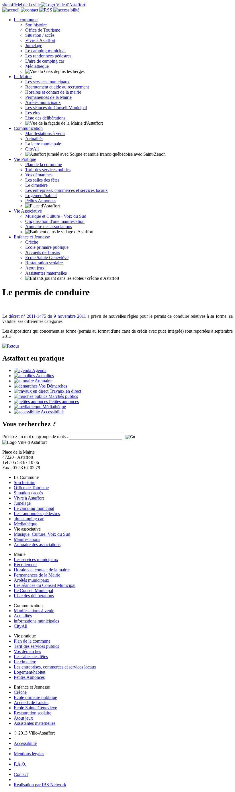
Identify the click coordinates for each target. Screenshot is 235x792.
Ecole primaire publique (46, 247)
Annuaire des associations (48, 226)
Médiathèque (37, 66)
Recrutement (25, 564)
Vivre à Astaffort (40, 40)
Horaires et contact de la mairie (53, 92)
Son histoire (36, 24)
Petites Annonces (40, 200)
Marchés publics (62, 396)
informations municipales (36, 620)
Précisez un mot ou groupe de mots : (35, 436)
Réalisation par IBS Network (40, 784)
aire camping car (29, 518)
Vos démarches (38, 174)
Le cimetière (36, 185)
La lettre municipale (43, 143)
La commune (26, 19)
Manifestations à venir (45, 133)
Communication (28, 128)
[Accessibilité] (66, 9)
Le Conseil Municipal (33, 590)
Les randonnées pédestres (48, 55)
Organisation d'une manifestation (55, 221)
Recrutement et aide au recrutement (57, 86)
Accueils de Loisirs (42, 252)
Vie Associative (28, 211)
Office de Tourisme (42, 30)
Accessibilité (52, 411)
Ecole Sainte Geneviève (46, 257)
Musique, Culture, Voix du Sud (42, 534)
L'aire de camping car (44, 61)
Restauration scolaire (44, 262)
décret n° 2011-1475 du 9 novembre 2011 (47, 316)
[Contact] (29, 9)
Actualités (34, 138)
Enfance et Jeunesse (32, 236)
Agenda (38, 370)
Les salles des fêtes (42, 180)
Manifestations (27, 539)
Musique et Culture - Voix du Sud (55, 216)
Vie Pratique (25, 159)
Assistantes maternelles (46, 273)
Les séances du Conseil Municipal (56, 107)
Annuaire (43, 380)
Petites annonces (63, 401)
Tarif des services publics (47, 169)
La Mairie (23, 76)
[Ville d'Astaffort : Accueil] (10, 9)
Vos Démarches (52, 386)
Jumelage (33, 45)
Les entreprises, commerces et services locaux (66, 190)
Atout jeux (34, 267)
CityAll (32, 149)
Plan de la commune (43, 164)
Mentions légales (29, 753)
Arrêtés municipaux (43, 102)
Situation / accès (39, 35)
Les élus (32, 112)
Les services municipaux (47, 81)
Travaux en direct (64, 391)
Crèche (31, 242)
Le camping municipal (45, 50)
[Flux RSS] (45, 9)
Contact (21, 774)
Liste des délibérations (45, 117)
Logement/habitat (41, 195)
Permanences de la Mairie (48, 97)
